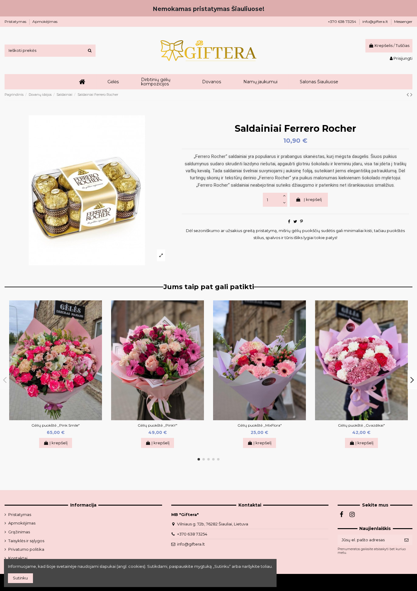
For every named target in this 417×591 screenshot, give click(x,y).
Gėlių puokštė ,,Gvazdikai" (361, 425)
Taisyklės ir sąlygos (26, 540)
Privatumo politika (26, 549)
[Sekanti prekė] (411, 94)
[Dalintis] (289, 221)
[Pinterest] (301, 221)
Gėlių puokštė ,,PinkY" (157, 425)
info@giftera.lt (375, 21)
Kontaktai (17, 558)
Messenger (403, 21)
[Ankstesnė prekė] (408, 94)
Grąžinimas (19, 531)
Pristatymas (16, 21)
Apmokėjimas (44, 21)
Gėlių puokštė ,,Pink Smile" (55, 425)
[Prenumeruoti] (406, 540)
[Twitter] (295, 221)
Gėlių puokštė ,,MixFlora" (260, 425)
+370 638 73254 (342, 21)
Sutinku (20, 577)
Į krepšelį (313, 199)
